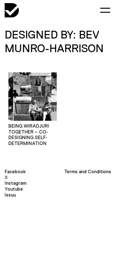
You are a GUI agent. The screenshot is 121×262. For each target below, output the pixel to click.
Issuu (10, 194)
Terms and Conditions (87, 171)
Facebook (15, 171)
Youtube (14, 189)
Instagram (15, 183)
